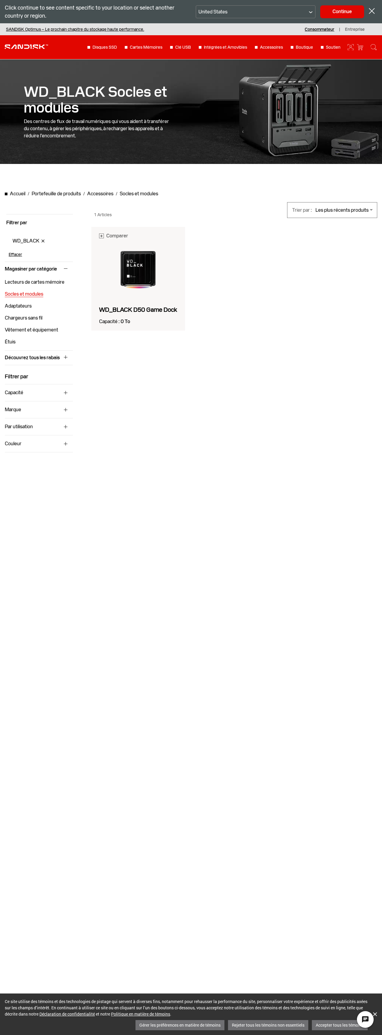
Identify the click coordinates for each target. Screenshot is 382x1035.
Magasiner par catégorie (31, 269)
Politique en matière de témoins (140, 1014)
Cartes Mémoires (146, 47)
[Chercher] (373, 47)
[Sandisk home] (26, 46)
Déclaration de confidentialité (67, 1014)
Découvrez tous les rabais (32, 357)
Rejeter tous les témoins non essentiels (268, 1025)
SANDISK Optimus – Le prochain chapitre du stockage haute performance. (75, 29)
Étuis (10, 342)
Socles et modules (24, 294)
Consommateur (319, 29)
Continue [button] (342, 11)
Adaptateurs (18, 306)
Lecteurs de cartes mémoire (34, 282)
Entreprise (355, 29)
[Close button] (371, 11)
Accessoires (271, 47)
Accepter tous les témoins (340, 1025)
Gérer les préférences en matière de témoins (180, 1025)
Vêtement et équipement (31, 330)
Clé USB (183, 47)
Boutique (304, 47)
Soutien (333, 47)
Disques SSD (105, 47)
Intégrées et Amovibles (225, 47)
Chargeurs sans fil (23, 318)
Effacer (15, 254)
